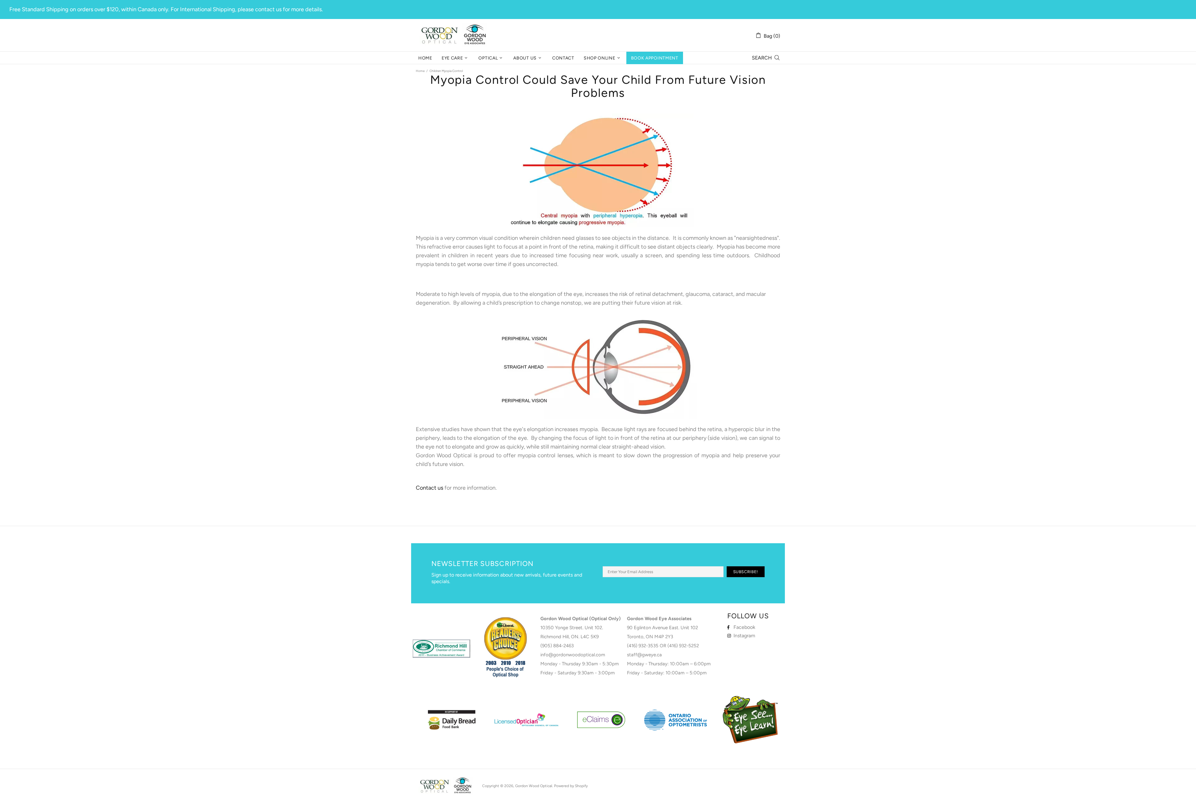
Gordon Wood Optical (455, 35)
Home (420, 71)
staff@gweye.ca (644, 655)
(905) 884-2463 (557, 646)
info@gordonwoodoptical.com (572, 655)
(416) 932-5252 (683, 646)
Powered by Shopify (571, 786)
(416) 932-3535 (642, 646)
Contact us (429, 487)
